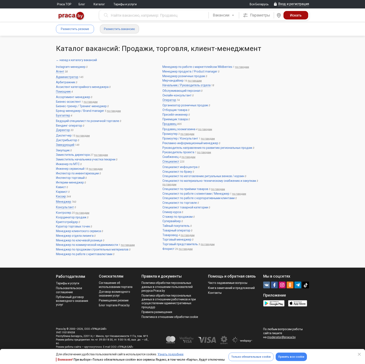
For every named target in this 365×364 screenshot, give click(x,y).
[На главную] (71, 16)
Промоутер (170, 133)
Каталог (99, 4)
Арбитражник (65, 82)
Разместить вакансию (119, 29)
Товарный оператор (176, 230)
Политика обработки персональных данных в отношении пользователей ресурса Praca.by (167, 286)
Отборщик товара (174, 110)
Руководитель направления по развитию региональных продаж (207, 147)
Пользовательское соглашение (69, 290)
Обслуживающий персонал (181, 90)
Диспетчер (64, 135)
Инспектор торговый (70, 177)
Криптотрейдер (67, 222)
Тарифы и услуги (125, 4)
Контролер (63, 212)
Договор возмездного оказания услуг (114, 293)
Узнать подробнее (171, 354)
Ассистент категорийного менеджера (82, 87)
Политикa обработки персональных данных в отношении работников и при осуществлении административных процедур (169, 301)
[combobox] (224, 15)
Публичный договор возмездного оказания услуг (72, 300)
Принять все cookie (291, 356)
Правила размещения (157, 312)
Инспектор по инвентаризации (77, 173)
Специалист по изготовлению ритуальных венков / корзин (203, 176)
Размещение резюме (114, 300)
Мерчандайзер (173, 80)
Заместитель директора (73, 154)
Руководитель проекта (178, 152)
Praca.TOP (64, 4)
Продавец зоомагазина (178, 129)
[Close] (359, 354)
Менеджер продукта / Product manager (189, 71)
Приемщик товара (175, 119)
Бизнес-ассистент (68, 101)
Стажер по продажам (177, 216)
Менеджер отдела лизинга (75, 235)
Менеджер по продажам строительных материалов (92, 249)
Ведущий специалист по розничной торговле (87, 121)
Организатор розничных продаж (185, 105)
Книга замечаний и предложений (231, 288)
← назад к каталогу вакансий (76, 60)
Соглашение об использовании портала (115, 284)
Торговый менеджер (176, 239)
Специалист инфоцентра (179, 167)
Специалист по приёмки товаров (185, 189)
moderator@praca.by (281, 337)
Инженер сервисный (70, 168)
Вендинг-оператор (69, 125)
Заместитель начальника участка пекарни (85, 159)
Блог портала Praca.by (114, 305)
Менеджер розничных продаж (183, 76)
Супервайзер (171, 221)
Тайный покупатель (176, 225)
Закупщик (63, 150)
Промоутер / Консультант (180, 138)
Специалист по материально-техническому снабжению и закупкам (209, 180)
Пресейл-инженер (175, 114)
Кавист (61, 187)
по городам (91, 101)
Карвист (62, 191)
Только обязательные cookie (251, 356)
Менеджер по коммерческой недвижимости (87, 244)
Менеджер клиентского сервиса (78, 231)
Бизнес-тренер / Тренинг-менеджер (81, 106)
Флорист (168, 248)
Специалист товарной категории (185, 207)
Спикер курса (171, 212)
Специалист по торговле (179, 202)
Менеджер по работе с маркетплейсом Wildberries (197, 66)
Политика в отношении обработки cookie (170, 317)
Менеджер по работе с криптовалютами (84, 254)
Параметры (259, 15)
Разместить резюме (75, 29)
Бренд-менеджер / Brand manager (80, 110)
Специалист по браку (177, 171)
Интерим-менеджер (70, 182)
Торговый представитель (180, 244)
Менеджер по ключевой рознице (79, 240)
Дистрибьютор (66, 140)
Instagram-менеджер (71, 66)
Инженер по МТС (68, 164)
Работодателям (70, 276)
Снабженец (170, 157)
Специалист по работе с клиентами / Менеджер (195, 193)
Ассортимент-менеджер (73, 97)
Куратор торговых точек (73, 226)
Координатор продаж (71, 217)
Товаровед (170, 235)
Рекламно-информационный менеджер (190, 143)
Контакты (215, 292)
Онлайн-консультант (177, 95)
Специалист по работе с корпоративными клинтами (198, 198)
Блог (82, 4)
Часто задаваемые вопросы (227, 283)
